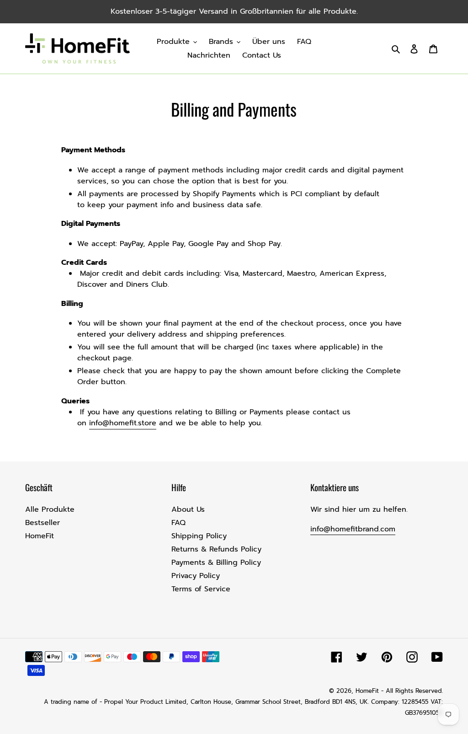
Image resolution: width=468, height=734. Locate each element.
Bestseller (42, 522)
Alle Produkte (49, 509)
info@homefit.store (122, 423)
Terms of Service (200, 589)
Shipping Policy (199, 535)
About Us (188, 509)
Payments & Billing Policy (216, 562)
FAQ (178, 522)
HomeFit (39, 535)
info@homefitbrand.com (352, 529)
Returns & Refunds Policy (216, 549)
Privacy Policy (195, 575)
